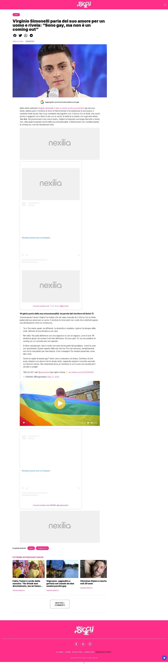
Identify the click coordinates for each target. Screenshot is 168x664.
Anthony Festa (18, 41)
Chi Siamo (59, 652)
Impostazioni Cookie (103, 652)
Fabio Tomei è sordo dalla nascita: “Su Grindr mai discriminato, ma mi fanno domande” (27, 583)
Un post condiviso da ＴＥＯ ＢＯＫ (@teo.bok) (51, 306)
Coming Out (42, 548)
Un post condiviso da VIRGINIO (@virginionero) (50, 505)
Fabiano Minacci (19, 590)
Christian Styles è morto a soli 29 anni (94, 582)
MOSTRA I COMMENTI (60, 604)
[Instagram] (88, 643)
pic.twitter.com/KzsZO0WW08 (81, 372)
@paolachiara (44, 372)
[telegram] (31, 37)
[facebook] (15, 37)
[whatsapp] (26, 37)
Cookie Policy (89, 652)
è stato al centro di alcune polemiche (61, 108)
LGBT (16, 14)
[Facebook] (75, 643)
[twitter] (20, 37)
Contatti (68, 652)
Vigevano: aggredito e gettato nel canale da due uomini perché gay (60, 583)
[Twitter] (82, 643)
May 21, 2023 (53, 377)
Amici (31, 548)
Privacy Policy (77, 652)
